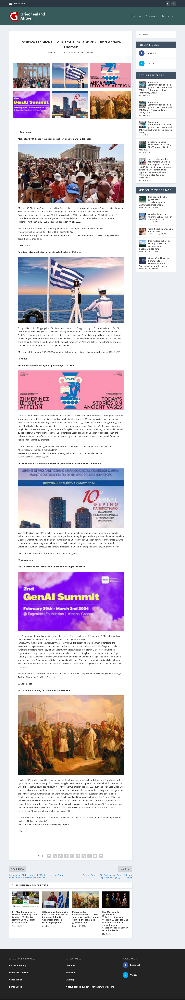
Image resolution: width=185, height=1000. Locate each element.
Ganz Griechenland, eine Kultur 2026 (160, 230)
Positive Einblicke (71, 52)
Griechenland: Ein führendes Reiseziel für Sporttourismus (160, 217)
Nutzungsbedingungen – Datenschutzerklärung (90, 986)
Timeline (70, 972)
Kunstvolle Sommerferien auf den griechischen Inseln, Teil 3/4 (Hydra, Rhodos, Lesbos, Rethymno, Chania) (155, 87)
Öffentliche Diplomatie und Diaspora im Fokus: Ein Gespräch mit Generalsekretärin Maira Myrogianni (55, 917)
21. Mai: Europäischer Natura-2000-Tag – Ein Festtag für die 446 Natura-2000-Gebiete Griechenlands (24, 917)
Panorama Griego (18, 965)
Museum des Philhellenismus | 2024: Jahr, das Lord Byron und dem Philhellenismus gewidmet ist (85, 917)
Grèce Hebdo (15, 979)
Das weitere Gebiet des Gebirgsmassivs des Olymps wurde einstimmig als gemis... (155, 245)
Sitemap (70, 979)
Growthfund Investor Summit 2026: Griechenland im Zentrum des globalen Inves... (154, 262)
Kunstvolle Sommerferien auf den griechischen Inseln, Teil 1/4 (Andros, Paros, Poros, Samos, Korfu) (155, 127)
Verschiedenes (86, 52)
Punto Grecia (15, 986)
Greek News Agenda (19, 972)
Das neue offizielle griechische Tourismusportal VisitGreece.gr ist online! (153, 201)
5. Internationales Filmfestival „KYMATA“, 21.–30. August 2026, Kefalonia (155, 146)
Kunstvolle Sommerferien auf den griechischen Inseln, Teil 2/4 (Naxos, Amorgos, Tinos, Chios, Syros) (155, 107)
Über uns (136, 16)
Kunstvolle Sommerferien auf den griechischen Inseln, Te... (53, 3)
